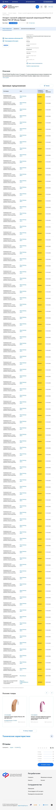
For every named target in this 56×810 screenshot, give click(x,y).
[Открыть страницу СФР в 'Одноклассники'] (35, 804)
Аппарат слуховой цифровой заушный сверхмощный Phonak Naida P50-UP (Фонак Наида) (27, 19)
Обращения (31, 788)
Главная (4, 13)
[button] (46, 692)
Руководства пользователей (35, 794)
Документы (16, 28)
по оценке (17, 747)
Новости (30, 780)
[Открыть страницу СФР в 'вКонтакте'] (45, 805)
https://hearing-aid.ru (23, 97)
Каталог (43, 780)
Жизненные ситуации (46, 777)
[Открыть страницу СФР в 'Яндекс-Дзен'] (51, 805)
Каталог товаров (12, 13)
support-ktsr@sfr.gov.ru (23, 805)
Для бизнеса (15, 1)
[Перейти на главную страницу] (10, 7)
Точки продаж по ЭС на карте (11, 41)
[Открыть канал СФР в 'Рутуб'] (30, 804)
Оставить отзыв (45, 764)
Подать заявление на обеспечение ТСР (14, 38)
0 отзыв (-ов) (32, 22)
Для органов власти (30, 1)
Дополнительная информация (28, 28)
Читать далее (6, 77)
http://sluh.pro (23, 675)
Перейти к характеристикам (32, 66)
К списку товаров (28, 730)
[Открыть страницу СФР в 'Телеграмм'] (39, 804)
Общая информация (7, 28)
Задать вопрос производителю (35, 63)
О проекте (30, 777)
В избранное (9, 722)
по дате (11, 747)
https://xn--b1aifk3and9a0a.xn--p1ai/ (24, 682)
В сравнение (22, 722)
